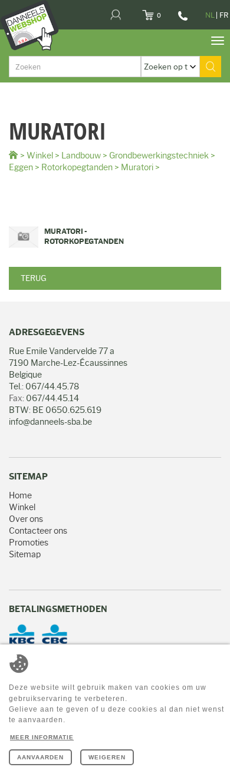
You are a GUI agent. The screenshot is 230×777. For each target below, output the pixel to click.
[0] (162, 11)
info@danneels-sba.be (50, 421)
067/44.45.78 (181, 20)
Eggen (21, 167)
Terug (34, 278)
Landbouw (81, 155)
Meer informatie (42, 737)
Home (20, 495)
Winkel (40, 155)
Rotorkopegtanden (77, 167)
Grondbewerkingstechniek (159, 155)
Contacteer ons (38, 530)
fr (223, 15)
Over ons (26, 519)
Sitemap (25, 554)
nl (210, 15)
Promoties (28, 542)
